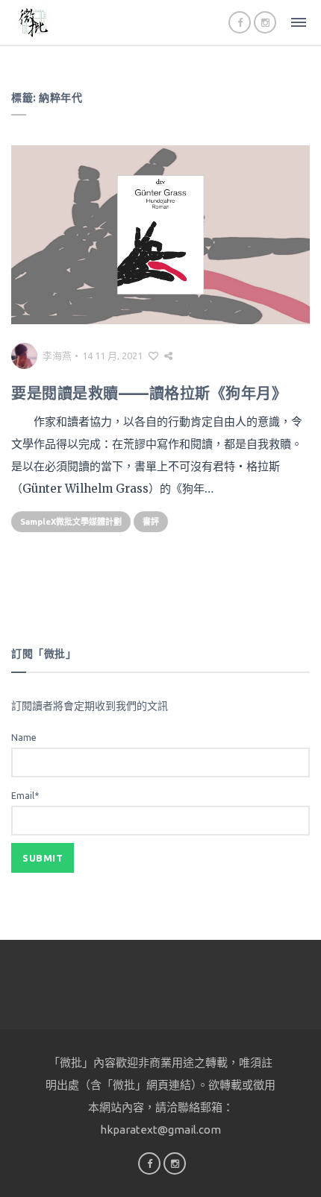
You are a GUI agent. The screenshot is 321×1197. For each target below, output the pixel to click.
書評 (151, 521)
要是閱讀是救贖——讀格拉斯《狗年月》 (149, 393)
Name (24, 737)
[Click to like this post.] (153, 355)
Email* (25, 795)
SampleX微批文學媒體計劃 (71, 521)
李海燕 (57, 355)
